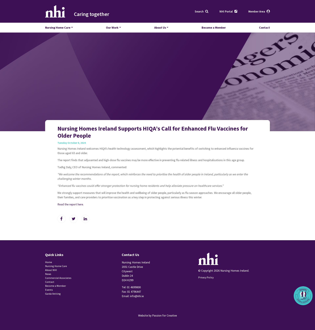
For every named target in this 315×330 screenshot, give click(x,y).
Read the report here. (70, 204)
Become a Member (214, 27)
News (48, 274)
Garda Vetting (53, 293)
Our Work (112, 27)
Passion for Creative (164, 315)
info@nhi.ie (137, 296)
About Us (160, 27)
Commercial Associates (58, 278)
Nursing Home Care (57, 27)
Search (199, 11)
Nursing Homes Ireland (55, 11)
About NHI (51, 270)
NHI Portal (226, 11)
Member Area (256, 11)
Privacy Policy (206, 277)
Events (49, 289)
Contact (264, 27)
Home (48, 262)
